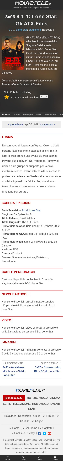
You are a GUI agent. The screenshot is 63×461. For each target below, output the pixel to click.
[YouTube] (49, 433)
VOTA (44, 96)
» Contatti (46, 428)
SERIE (7, 403)
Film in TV (52, 416)
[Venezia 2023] (14, 397)
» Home (14, 428)
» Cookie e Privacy (23, 433)
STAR (31, 408)
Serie (15, 8)
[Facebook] (39, 433)
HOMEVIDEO (40, 403)
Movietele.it (31, 3)
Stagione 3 (37, 8)
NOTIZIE (32, 397)
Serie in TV (27, 421)
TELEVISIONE (22, 403)
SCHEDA (6, 114)
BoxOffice (10, 416)
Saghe (39, 421)
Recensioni (25, 416)
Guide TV (39, 416)
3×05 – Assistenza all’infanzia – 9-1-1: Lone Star (14, 369)
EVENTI (55, 403)
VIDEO (43, 397)
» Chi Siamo (29, 428)
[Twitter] (44, 433)
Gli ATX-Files (31, 24)
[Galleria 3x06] (13, 53)
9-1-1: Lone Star (24, 8)
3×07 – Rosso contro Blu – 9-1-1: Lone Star (47, 367)
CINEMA (54, 397)
